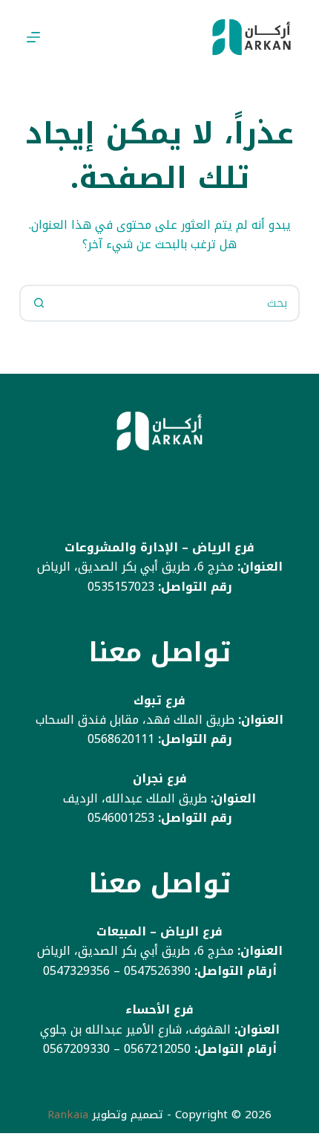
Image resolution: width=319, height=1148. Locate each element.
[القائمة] (33, 37)
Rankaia (67, 1114)
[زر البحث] (39, 303)
